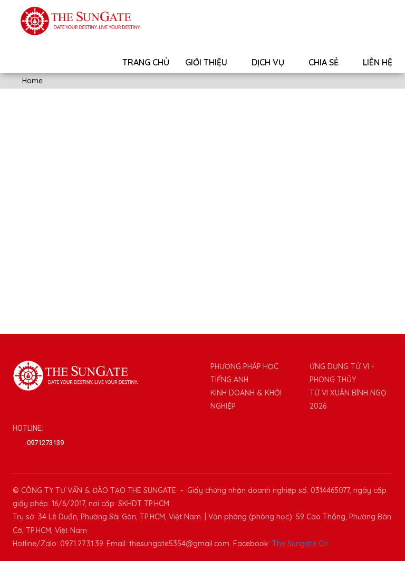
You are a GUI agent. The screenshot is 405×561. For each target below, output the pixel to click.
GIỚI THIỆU (207, 62)
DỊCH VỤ (269, 62)
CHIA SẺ (324, 62)
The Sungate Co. (301, 543)
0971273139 (45, 443)
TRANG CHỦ (145, 62)
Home (31, 80)
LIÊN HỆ (377, 62)
